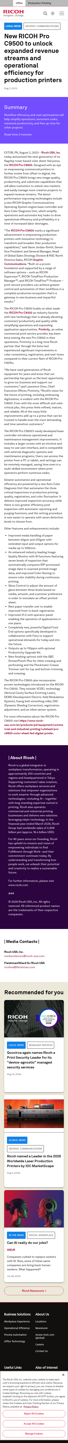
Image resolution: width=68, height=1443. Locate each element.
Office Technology (14, 1341)
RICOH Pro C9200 (20, 312)
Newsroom (41, 1328)
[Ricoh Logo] (13, 13)
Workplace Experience (17, 1321)
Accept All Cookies (34, 1423)
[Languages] (53, 13)
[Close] (63, 1375)
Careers (39, 1344)
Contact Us (41, 1351)
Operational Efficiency (17, 1328)
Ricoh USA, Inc (50, 152)
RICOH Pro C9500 (20, 165)
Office (19, 3)
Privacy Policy (31, 1406)
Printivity (44, 329)
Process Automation (15, 1334)
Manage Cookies (34, 1433)
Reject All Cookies (34, 1413)
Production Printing (39, 3)
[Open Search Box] (45, 13)
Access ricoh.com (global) (44, 1336)
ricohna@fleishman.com (19, 967)
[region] (34, 1405)
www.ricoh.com (18, 885)
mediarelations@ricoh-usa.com (24, 956)
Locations (40, 1321)
